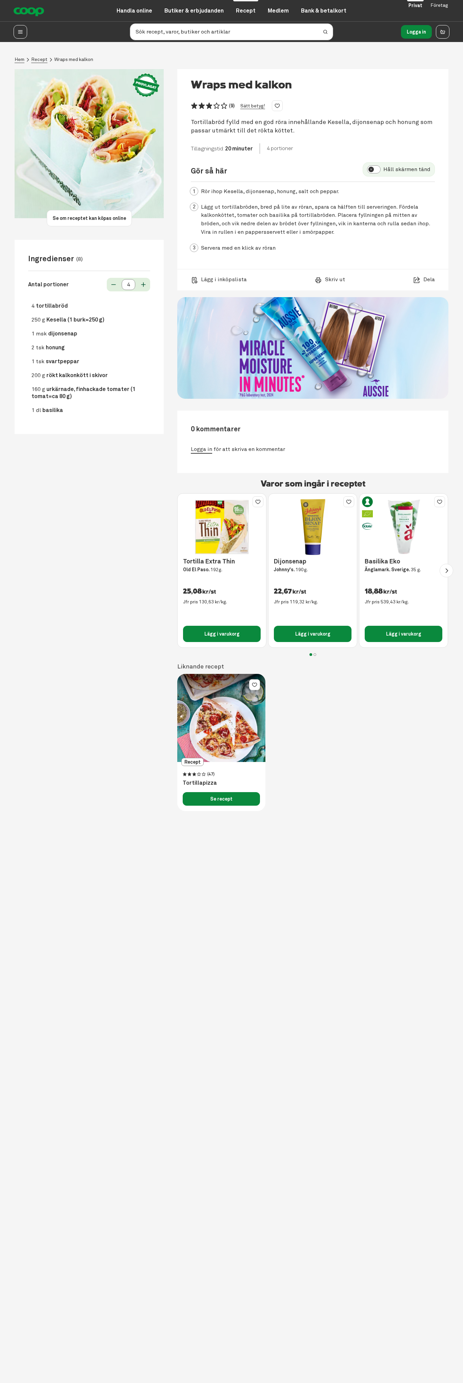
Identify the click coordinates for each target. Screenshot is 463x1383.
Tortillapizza (200, 783)
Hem (19, 59)
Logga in (416, 32)
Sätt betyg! (252, 106)
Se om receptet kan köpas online (89, 218)
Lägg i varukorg (222, 634)
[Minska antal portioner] (113, 284)
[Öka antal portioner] (143, 284)
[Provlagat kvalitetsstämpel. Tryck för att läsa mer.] (146, 85)
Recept (39, 59)
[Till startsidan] (29, 11)
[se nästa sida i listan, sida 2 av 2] (446, 570)
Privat (415, 5)
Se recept (221, 799)
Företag (439, 5)
